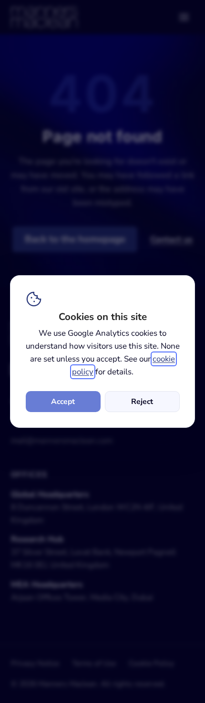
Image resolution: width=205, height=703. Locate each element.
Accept (63, 401)
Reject (142, 401)
